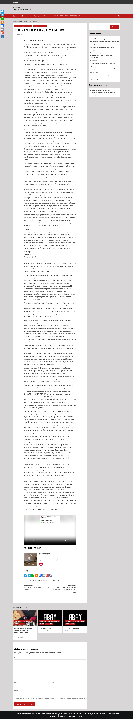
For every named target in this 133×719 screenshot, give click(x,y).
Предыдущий (36, 587)
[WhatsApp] (2, 18)
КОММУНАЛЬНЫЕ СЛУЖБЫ (35, 581)
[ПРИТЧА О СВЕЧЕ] (50, 618)
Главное (15, 16)
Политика (47, 16)
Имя (16, 682)
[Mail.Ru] (2, 36)
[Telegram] (2, 15)
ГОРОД (29, 26)
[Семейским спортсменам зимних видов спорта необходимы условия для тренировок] (25, 618)
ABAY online (17, 7)
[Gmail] (2, 33)
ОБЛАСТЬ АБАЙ (58, 16)
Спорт (22, 624)
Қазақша (15, 2)
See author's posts (48, 559)
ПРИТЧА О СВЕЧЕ (45, 628)
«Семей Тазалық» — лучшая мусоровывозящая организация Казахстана (104, 40)
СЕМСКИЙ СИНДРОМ (72, 628)
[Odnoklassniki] (2, 22)
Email (53, 682)
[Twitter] (2, 11)
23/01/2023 (19, 34)
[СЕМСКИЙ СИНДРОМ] (75, 618)
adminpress (44, 553)
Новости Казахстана (35, 16)
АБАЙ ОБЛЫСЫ (26, 621)
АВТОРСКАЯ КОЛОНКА (72, 16)
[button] (119, 16)
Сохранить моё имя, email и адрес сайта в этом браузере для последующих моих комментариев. (50, 698)
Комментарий (19, 658)
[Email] (2, 29)
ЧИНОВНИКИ (49, 624)
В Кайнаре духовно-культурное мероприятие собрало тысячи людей (102, 68)
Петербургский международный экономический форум (100, 76)
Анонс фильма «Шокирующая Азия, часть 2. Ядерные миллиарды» (102, 93)
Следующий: (64, 588)
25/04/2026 (68, 631)
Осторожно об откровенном (99, 63)
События (23, 16)
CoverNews (70, 716)
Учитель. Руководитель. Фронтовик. (102, 47)
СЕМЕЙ (44, 26)
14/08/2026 (18, 637)
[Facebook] (2, 26)
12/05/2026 (43, 631)
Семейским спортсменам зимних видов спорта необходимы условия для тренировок (23, 631)
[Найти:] (100, 27)
